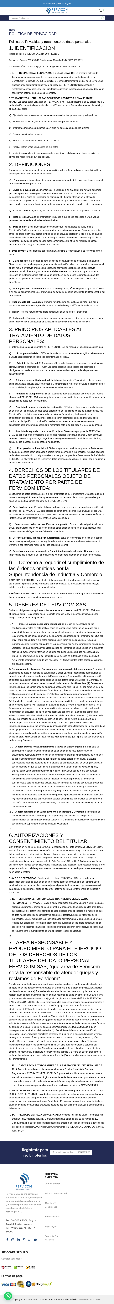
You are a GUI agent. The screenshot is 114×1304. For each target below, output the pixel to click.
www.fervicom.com (72, 66)
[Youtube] (35, 1239)
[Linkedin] (18, 1239)
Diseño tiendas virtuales (89, 1299)
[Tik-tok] (29, 1239)
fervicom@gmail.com (38, 66)
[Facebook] (7, 1239)
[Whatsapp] (24, 1239)
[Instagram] (12, 1239)
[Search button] (102, 18)
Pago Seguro (51, 1226)
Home (12, 30)
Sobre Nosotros (52, 1216)
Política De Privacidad (56, 1193)
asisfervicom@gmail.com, (47, 998)
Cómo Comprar (52, 1183)
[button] (8, 1296)
